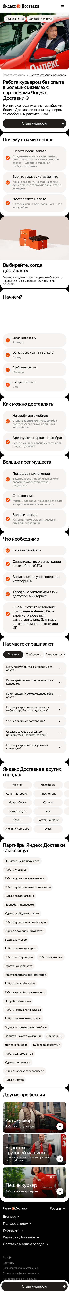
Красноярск (48, 793)
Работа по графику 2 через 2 (23, 1009)
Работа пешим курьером (21, 948)
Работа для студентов (19, 1053)
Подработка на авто (18, 1001)
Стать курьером (34, 123)
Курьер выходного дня (19, 895)
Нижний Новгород (17, 828)
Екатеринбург (17, 811)
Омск (48, 828)
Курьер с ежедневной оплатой (24, 931)
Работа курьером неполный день (26, 922)
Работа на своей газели (20, 983)
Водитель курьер (16, 939)
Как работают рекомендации (20, 1279)
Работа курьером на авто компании (28, 887)
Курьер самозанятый (46, 1044)
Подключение (15, 18)
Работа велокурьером (19, 957)
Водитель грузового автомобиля (26, 1027)
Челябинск (48, 784)
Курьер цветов (14, 1079)
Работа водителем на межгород (25, 974)
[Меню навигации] (62, 6)
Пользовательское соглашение (20, 1268)
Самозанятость (55, 654)
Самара (48, 802)
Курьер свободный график (22, 913)
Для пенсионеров (16, 1044)
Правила (13, 654)
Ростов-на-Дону (48, 820)
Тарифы (7, 1257)
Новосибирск (17, 802)
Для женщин (54, 1036)
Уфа (48, 811)
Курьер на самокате (17, 1062)
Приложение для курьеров (22, 861)
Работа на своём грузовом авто (25, 992)
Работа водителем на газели (23, 1018)
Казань (17, 820)
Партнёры (8, 1263)
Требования (34, 654)
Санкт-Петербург (17, 793)
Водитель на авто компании (23, 1036)
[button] (34, 668)
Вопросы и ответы (39, 18)
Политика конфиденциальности (21, 1273)
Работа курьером (14, 75)
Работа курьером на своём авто (25, 878)
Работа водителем (51, 957)
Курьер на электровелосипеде (24, 1071)
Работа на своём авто (18, 966)
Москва (17, 784)
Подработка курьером (19, 904)
